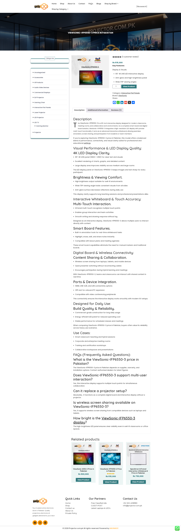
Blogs (99, 4)
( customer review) (130, 57)
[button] (111, 3)
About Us (71, 4)
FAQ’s (91, 4)
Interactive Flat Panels (130, 93)
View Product (129, 86)
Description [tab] (79, 110)
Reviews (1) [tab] (116, 110)
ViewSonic (122, 95)
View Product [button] (83, 480)
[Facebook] (35, 522)
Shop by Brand (110, 4)
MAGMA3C (114, 528)
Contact (82, 4)
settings (87, 143)
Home (54, 4)
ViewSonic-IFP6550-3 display (104, 420)
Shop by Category (59, 9)
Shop (62, 4)
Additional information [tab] (98, 110)
